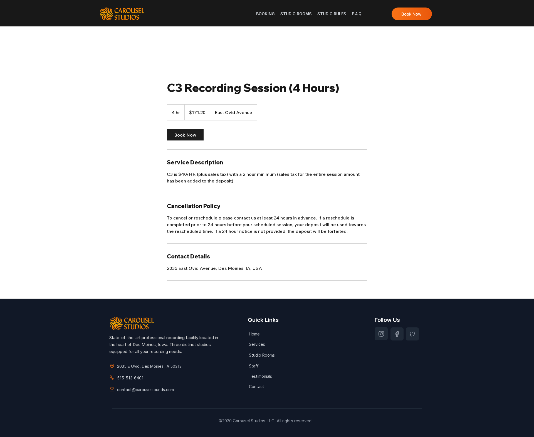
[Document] (381, 333)
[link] (185, 134)
